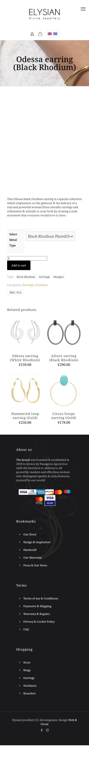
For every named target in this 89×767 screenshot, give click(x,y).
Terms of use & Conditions (40, 598)
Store (26, 662)
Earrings (44, 276)
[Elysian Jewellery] (44, 14)
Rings (27, 670)
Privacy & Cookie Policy (39, 621)
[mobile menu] (83, 8)
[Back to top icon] (80, 756)
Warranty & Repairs (36, 614)
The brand (23, 460)
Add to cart (18, 265)
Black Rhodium (26, 276)
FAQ (26, 629)
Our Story (29, 534)
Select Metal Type (13, 239)
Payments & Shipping (37, 606)
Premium (41, 285)
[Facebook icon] (41, 730)
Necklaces (30, 686)
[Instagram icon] (47, 730)
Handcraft (30, 550)
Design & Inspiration (37, 542)
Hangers (59, 276)
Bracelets (29, 693)
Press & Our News (35, 565)
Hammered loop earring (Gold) (25, 415)
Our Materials (32, 557)
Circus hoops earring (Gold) (63, 415)
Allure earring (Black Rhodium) (63, 358)
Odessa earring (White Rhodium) (25, 358)
